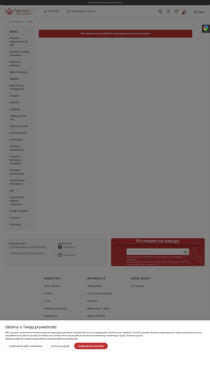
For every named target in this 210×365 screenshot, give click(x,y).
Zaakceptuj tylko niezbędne (25, 346)
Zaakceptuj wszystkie (91, 346)
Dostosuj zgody (60, 346)
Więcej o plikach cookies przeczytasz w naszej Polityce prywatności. (41, 338)
